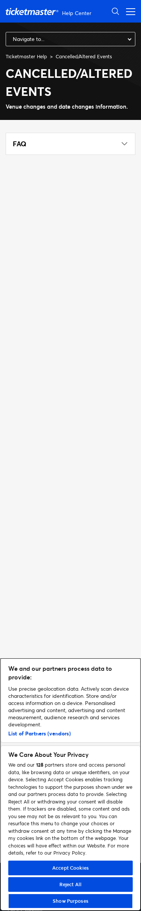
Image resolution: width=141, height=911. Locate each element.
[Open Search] (115, 11)
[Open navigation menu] (128, 11)
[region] (70, 784)
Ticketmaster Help (26, 56)
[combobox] (70, 39)
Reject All (70, 884)
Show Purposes (70, 900)
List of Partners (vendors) (39, 733)
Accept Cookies (70, 867)
